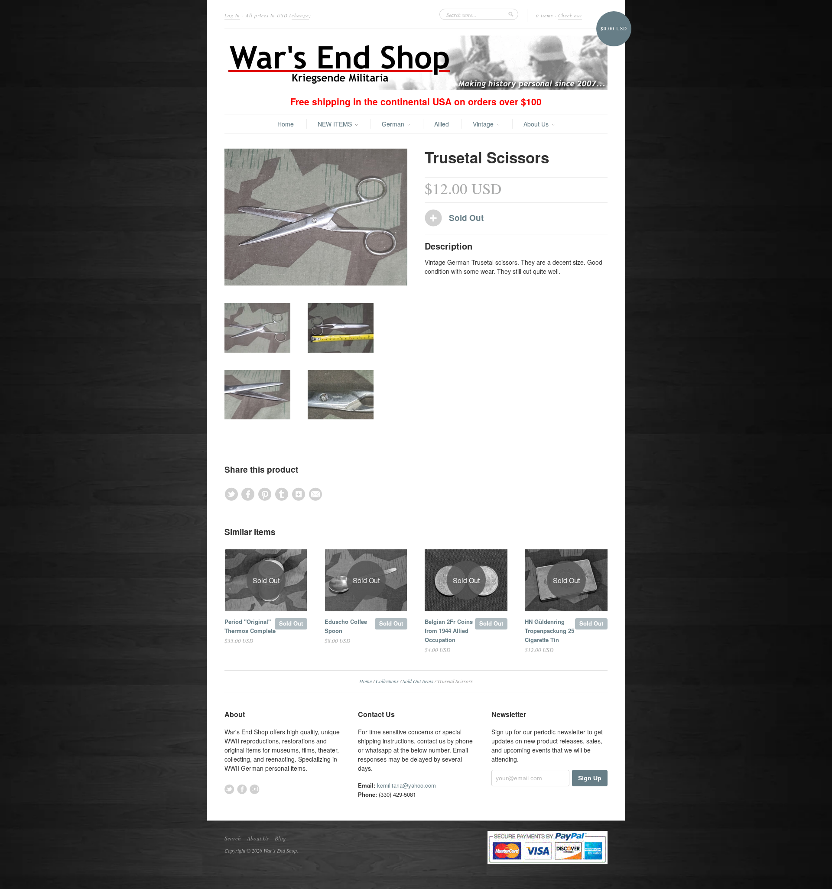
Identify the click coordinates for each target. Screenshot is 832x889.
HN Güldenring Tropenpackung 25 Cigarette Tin (549, 630)
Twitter (229, 789)
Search (232, 838)
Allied (441, 124)
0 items (544, 15)
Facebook (242, 789)
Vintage (484, 124)
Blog (280, 838)
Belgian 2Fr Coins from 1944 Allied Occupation (449, 630)
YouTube (255, 789)
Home (285, 124)
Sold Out (291, 623)
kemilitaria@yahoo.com (406, 785)
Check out (570, 15)
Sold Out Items (418, 681)
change (300, 15)
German (394, 124)
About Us (536, 124)
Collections (387, 681)
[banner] (416, 63)
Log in (232, 15)
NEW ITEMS (336, 124)
